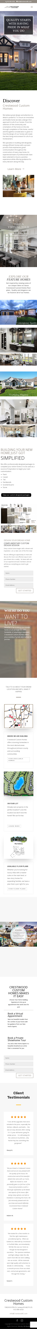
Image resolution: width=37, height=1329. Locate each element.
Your (16, 201)
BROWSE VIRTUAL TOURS (17, 245)
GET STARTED (24, 590)
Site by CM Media (24, 1326)
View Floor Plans (17, 889)
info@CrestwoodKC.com (18, 1313)
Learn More (14, 169)
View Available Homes (16, 759)
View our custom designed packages (16, 495)
